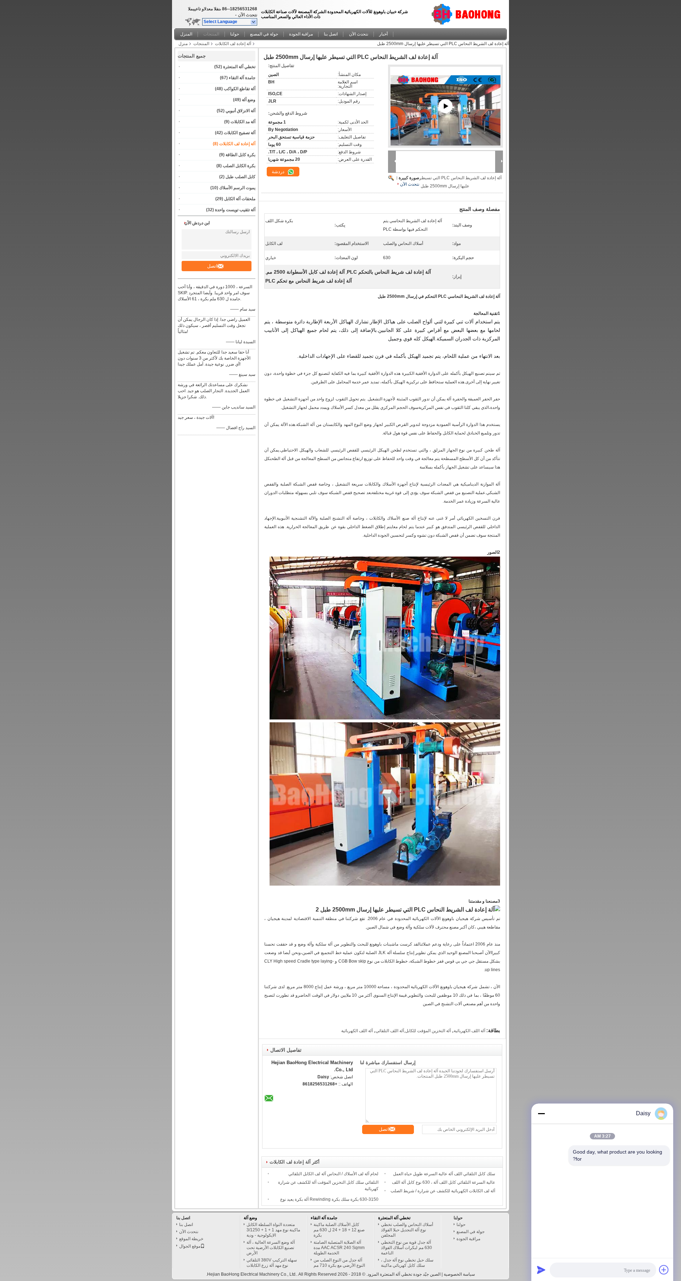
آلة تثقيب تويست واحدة (235, 209)
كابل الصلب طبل (240, 176)
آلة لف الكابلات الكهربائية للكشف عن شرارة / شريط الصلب (443, 1190)
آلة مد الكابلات (243, 121)
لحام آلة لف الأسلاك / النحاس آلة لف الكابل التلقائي (333, 1173)
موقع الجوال (189, 1246)
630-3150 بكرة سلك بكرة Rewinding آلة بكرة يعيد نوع (329, 1199)
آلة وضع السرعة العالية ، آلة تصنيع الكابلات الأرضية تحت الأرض (271, 1247)
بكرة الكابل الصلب (239, 165)
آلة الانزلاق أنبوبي (240, 110)
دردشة (279, 171)
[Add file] (664, 1269)
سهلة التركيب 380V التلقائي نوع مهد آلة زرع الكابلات (272, 1263)
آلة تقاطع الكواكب (239, 88)
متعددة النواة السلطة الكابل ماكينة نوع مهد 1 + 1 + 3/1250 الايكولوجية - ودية (273, 1230)
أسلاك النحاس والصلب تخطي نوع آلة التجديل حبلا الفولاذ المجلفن (407, 1230)
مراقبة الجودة (301, 34)
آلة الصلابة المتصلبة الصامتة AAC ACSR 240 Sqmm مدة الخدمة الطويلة (339, 1247)
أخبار (383, 34)
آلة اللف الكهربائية (469, 1030)
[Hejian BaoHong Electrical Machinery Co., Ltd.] (254, 22)
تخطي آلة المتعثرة (239, 66)
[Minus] (541, 1113)
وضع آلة (248, 99)
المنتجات (211, 34)
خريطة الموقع (191, 1238)
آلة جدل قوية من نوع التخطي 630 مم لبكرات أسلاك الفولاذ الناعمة (406, 1247)
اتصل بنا (331, 34)
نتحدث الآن (247, 14)
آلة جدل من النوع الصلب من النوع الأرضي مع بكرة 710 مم (339, 1263)
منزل (183, 43)
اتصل (212, 266)
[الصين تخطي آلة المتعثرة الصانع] (468, 12)
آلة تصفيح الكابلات (239, 132)
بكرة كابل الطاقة (240, 154)
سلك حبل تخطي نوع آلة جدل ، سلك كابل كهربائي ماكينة (407, 1263)
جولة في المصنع (264, 34)
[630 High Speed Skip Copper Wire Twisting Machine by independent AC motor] (445, 115)
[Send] (541, 1269)
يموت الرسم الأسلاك (237, 187)
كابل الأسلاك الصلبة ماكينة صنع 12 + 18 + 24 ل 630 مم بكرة (339, 1230)
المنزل (186, 34)
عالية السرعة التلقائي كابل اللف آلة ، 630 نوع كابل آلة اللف (443, 1182)
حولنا (234, 34)
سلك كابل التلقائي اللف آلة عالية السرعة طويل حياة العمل (444, 1173)
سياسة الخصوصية (459, 1274)
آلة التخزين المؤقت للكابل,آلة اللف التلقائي (413, 1030)
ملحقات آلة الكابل (239, 198)
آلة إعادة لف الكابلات (233, 43)
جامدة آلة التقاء (242, 77)
